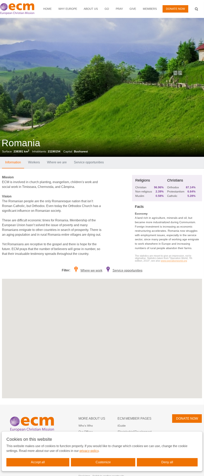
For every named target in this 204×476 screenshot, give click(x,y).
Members (150, 8)
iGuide (122, 425)
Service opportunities (89, 162)
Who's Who (85, 425)
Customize (103, 462)
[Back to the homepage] (19, 9)
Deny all (167, 462)
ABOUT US (91, 8)
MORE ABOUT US (91, 418)
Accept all (38, 462)
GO (107, 8)
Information (13, 162)
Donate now (175, 8)
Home (47, 8)
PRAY (119, 8)
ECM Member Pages (134, 418)
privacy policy (89, 450)
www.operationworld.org (174, 261)
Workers (34, 162)
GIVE (132, 8)
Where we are (57, 162)
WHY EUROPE (67, 8)
